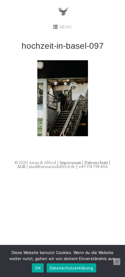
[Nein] (116, 261)
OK (38, 267)
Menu (65, 27)
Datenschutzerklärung (71, 267)
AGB (21, 166)
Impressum (70, 162)
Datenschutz (96, 162)
